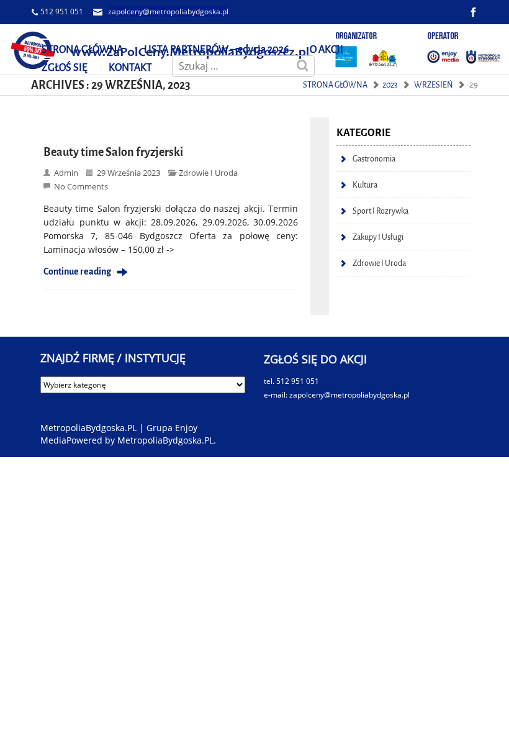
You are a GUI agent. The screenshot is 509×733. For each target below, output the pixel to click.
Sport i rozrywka (380, 211)
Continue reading (77, 272)
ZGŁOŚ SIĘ (65, 67)
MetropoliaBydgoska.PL (165, 440)
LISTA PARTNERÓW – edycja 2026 (216, 49)
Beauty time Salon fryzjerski (113, 152)
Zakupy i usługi (378, 237)
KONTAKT (130, 67)
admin (66, 172)
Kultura (365, 185)
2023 (390, 85)
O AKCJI (326, 49)
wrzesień (433, 85)
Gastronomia (374, 158)
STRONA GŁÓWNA (82, 49)
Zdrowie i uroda (208, 172)
